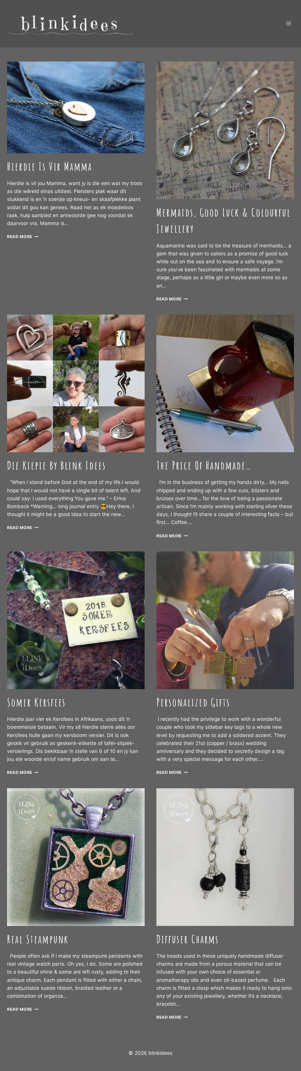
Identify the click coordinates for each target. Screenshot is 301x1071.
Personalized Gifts (193, 702)
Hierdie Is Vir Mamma (49, 166)
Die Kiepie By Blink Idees (56, 465)
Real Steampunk (37, 939)
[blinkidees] (70, 23)
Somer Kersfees (36, 702)
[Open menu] (288, 23)
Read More (23, 236)
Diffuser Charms (187, 939)
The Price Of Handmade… (204, 465)
